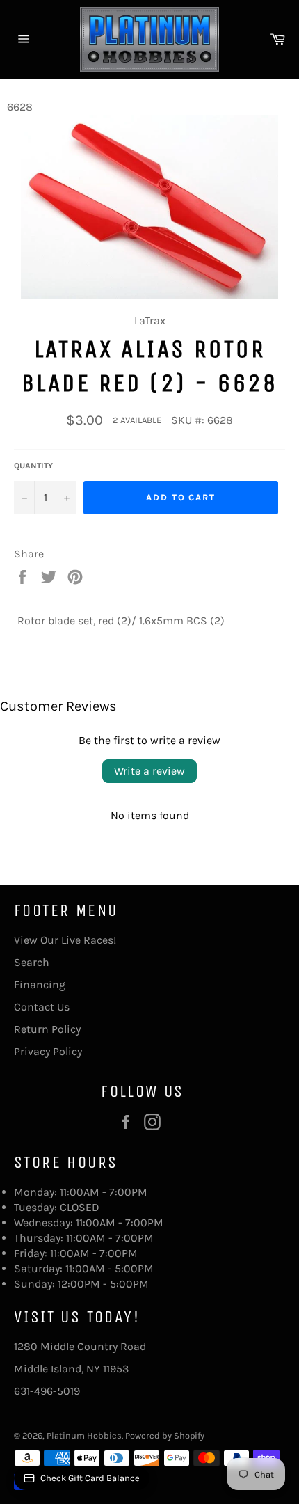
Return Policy (47, 1029)
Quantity (33, 465)
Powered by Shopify (164, 1435)
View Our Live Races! (65, 940)
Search (31, 962)
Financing (39, 984)
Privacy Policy (48, 1051)
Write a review (149, 770)
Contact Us (42, 1006)
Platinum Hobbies (84, 1435)
